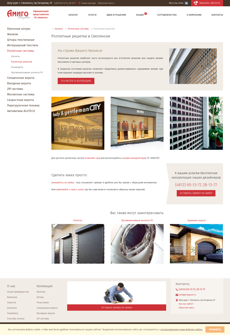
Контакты (12, 308)
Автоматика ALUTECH (21, 111)
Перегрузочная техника (23, 105)
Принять (215, 329)
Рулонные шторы (18, 29)
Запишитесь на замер (62, 182)
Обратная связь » (106, 3)
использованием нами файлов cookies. (181, 329)
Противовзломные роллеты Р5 (27, 72)
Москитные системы (20, 94)
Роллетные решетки (21, 62)
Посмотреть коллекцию (76, 81)
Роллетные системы (20, 51)
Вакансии (12, 297)
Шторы (40, 297)
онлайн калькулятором (134, 158)
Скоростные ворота (20, 100)
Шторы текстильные (20, 40)
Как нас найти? (186, 304)
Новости (11, 302)
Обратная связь (186, 307)
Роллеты (15, 56)
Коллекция (44, 286)
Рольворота (17, 67)
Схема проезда (88, 3)
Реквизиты (12, 313)
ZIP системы (15, 89)
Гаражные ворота (196, 220)
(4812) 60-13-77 (60, 3)
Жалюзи (12, 34)
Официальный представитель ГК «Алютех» (41, 14)
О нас (11, 286)
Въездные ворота (19, 83)
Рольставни (43, 302)
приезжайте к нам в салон (70, 189)
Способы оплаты (15, 318)
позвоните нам (92, 158)
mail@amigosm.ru (187, 294)
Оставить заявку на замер (116, 308)
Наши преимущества (18, 292)
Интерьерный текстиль (22, 45)
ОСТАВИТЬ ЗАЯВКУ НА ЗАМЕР (196, 193)
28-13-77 (72, 3)
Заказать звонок (209, 3)
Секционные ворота (20, 78)
